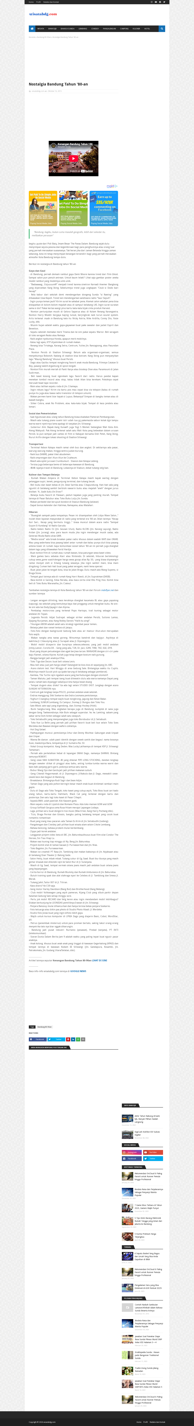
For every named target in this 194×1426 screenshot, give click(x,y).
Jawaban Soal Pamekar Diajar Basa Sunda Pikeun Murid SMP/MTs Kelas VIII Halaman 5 (148, 1384)
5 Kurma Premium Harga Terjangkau (145, 1235)
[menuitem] (32, 28)
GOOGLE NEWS (78, 971)
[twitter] (164, 2)
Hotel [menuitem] (147, 29)
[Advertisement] (73, 59)
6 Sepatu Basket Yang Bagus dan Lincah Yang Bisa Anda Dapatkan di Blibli (147, 1256)
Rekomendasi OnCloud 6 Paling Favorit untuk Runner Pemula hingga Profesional (148, 1176)
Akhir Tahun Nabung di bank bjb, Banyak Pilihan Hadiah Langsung (147, 1119)
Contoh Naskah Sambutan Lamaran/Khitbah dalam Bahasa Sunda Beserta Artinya (148, 1308)
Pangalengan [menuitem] (109, 29)
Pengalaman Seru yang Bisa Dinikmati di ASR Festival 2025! (148, 1286)
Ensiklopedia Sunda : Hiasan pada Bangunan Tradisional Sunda (147, 1355)
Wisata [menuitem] (40, 29)
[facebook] (160, 2)
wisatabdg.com (38, 91)
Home (31, 2)
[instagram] (151, 2)
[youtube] (156, 2)
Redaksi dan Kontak (51, 2)
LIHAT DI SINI (99, 960)
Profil (38, 2)
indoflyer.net (107, 590)
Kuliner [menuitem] (136, 29)
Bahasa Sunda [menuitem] (67, 29)
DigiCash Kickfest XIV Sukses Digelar (147, 1133)
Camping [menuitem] (124, 29)
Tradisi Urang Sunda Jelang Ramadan (146, 1369)
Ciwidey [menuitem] (95, 29)
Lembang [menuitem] (83, 29)
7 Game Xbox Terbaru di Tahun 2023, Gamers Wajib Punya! (148, 1206)
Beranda (32, 37)
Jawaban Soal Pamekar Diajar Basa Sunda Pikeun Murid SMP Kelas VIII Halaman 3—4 (148, 1339)
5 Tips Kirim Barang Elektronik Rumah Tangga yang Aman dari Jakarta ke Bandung (148, 1221)
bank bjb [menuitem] (52, 29)
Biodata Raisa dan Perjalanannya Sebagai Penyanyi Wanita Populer (149, 1192)
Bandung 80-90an (44, 37)
